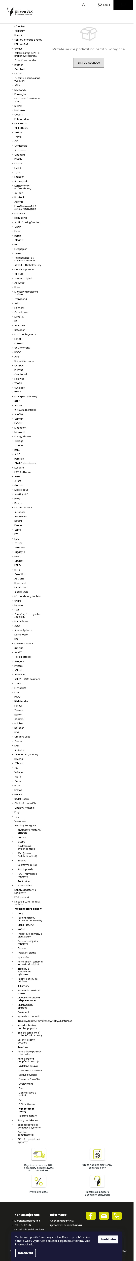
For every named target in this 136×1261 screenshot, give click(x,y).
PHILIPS (18, 794)
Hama (17, 287)
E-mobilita (20, 688)
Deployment (26, 1083)
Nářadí (21, 929)
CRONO (18, 274)
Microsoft (19, 432)
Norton (18, 714)
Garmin (18, 485)
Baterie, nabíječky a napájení (29, 942)
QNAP (17, 226)
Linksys (18, 790)
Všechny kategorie (25, 825)
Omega (18, 441)
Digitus (18, 163)
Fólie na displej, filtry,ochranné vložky (30, 919)
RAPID (17, 565)
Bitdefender (21, 701)
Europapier (20, 249)
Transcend (20, 299)
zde (31, 1244)
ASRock (18, 670)
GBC (16, 244)
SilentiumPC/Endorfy (26, 754)
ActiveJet (19, 282)
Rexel (17, 231)
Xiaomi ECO (21, 592)
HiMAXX (18, 759)
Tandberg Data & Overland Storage (24, 259)
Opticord (19, 154)
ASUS (17, 476)
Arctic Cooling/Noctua (27, 222)
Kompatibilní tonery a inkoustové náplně (30, 963)
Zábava (18, 763)
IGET (16, 745)
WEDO (18, 392)
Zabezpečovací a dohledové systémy (29, 1126)
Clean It (18, 240)
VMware (19, 772)
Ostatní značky (23, 507)
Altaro (17, 481)
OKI (16, 141)
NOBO (17, 352)
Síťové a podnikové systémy (29, 1141)
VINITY (17, 776)
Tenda (18, 741)
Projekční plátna (27, 952)
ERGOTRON (20, 123)
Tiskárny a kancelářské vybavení (27, 79)
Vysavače (23, 957)
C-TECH (19, 365)
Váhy (21, 913)
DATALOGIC (21, 587)
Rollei (17, 450)
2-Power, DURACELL (25, 410)
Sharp (17, 601)
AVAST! (18, 652)
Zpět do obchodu (89, 62)
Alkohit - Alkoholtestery (27, 265)
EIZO (16, 538)
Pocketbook (21, 621)
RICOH (18, 423)
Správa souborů (28, 1074)
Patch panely (25, 869)
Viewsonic (20, 821)
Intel (16, 692)
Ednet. (18, 339)
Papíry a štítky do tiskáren (28, 980)
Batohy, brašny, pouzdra (26, 1041)
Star (16, 609)
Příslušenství (21, 897)
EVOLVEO (19, 213)
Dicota (18, 503)
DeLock (18, 73)
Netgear (19, 728)
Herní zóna (20, 217)
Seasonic (19, 547)
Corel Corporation (24, 269)
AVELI (17, 303)
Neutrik (18, 520)
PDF (21, 1099)
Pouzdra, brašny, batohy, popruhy (27, 1027)
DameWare (21, 634)
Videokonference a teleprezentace (29, 999)
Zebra (17, 529)
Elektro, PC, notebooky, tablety (27, 903)
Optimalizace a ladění (27, 1094)
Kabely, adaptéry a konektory (25, 891)
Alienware (20, 674)
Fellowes (19, 379)
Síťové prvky (21, 181)
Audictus (19, 750)
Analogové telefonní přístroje (29, 831)
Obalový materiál (24, 807)
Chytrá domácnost (25, 463)
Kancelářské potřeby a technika (29, 1053)
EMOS (17, 168)
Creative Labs (22, 736)
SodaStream (21, 799)
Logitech (19, 176)
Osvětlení (23, 1012)
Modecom (20, 427)
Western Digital (23, 278)
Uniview (18, 723)
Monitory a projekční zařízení (26, 293)
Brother (18, 64)
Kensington (20, 94)
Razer (17, 785)
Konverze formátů (29, 1079)
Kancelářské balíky (26, 1110)
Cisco (17, 781)
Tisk (21, 1088)
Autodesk (19, 512)
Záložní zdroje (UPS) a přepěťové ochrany (26, 54)
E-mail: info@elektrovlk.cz (29, 1230)
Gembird (19, 69)
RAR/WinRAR (21, 44)
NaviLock (19, 197)
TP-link (18, 543)
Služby (18, 132)
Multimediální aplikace (25, 1006)
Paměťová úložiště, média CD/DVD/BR (25, 208)
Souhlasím (108, 1239)
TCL (16, 816)
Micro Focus (21, 490)
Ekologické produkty (25, 396)
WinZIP (18, 383)
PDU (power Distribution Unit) (27, 855)
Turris (17, 683)
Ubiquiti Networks (24, 361)
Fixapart (19, 525)
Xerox (17, 253)
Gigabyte (19, 552)
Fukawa (18, 343)
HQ (16, 639)
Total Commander (25, 60)
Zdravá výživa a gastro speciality (27, 615)
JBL (16, 767)
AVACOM (19, 325)
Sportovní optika (27, 865)
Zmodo (18, 445)
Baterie (22, 948)
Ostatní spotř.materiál (26, 1133)
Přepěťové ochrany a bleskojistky (30, 935)
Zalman (18, 418)
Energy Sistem (22, 436)
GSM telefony (22, 347)
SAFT (17, 401)
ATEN (17, 85)
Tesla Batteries (23, 656)
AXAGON (19, 719)
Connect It (20, 145)
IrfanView (19, 26)
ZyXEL (17, 172)
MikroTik (19, 316)
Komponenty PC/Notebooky (22, 187)
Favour (18, 705)
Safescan (19, 330)
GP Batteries (21, 128)
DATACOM (20, 89)
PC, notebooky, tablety (27, 596)
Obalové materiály (25, 803)
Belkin (17, 235)
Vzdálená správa (28, 1066)
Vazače (22, 837)
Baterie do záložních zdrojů (29, 992)
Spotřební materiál (28, 1016)
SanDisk (18, 414)
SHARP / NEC (21, 494)
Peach (18, 159)
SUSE (17, 454)
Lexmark (19, 307)
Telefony (23, 1047)
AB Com (19, 578)
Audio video (24, 881)
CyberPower (21, 312)
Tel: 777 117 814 (23, 1225)
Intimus (18, 370)
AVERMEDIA (20, 516)
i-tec (17, 498)
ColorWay (20, 574)
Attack (18, 405)
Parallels (19, 458)
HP (15, 321)
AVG (16, 356)
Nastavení (25, 1253)
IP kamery (23, 986)
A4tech (18, 193)
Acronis (18, 201)
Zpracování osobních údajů (66, 1225)
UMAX (17, 556)
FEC (16, 534)
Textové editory (28, 1116)
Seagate (19, 661)
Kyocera (19, 467)
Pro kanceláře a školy (28, 908)
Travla (18, 136)
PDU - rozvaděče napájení (27, 875)
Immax (18, 665)
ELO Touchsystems (25, 334)
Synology (19, 387)
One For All (20, 374)
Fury (16, 812)
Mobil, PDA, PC (26, 925)
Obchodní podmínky (62, 1221)
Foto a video (21, 119)
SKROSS (18, 648)
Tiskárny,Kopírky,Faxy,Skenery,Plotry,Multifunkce (31, 1021)
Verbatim (19, 30)
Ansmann (20, 150)
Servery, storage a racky (28, 39)
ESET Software (22, 472)
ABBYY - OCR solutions (27, 679)
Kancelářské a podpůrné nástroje (28, 1060)
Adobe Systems (23, 630)
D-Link (18, 106)
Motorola (19, 110)
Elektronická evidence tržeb (27, 100)
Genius (18, 48)
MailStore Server (23, 643)
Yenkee (18, 710)
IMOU (17, 696)
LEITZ (17, 569)
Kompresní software (30, 1070)
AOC (17, 626)
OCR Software (27, 1104)
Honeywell (20, 583)
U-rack (18, 35)
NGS (16, 732)
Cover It (19, 114)
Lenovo (18, 605)
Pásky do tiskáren (28, 1120)
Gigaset (18, 561)
